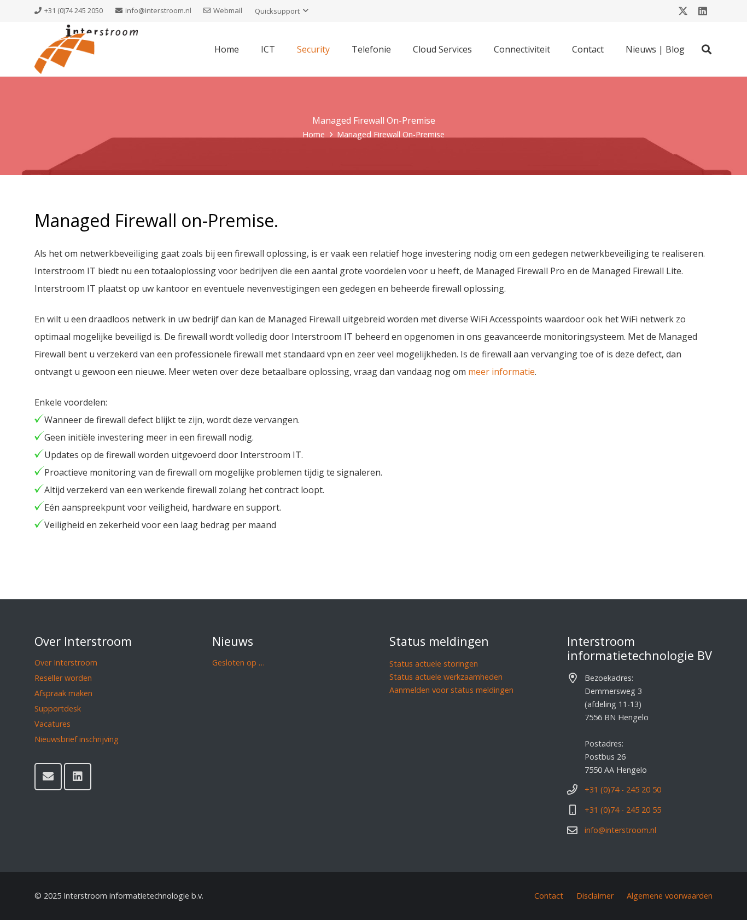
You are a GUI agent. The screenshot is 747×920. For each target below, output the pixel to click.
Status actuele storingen (433, 663)
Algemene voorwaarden (670, 895)
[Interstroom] (86, 49)
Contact (548, 895)
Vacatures (52, 724)
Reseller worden (63, 678)
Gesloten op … (238, 662)
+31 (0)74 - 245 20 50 (623, 789)
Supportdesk (57, 708)
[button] (282, 11)
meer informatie (501, 372)
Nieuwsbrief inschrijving (76, 739)
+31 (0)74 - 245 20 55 (623, 810)
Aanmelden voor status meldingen (451, 690)
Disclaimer (595, 895)
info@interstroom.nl (620, 830)
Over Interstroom (65, 662)
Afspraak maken (63, 693)
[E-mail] (48, 776)
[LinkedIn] (703, 11)
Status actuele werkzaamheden (446, 677)
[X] (683, 11)
